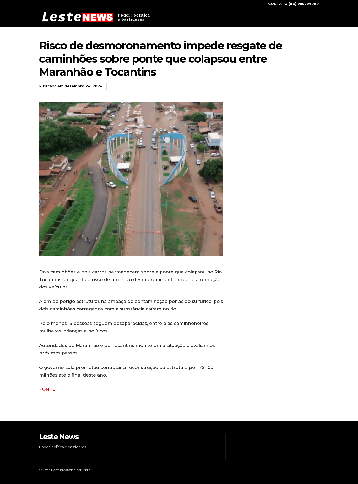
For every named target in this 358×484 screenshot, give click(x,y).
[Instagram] (287, 17)
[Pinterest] (301, 86)
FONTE (47, 389)
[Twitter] (304, 17)
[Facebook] (280, 17)
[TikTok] (296, 17)
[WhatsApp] (313, 86)
